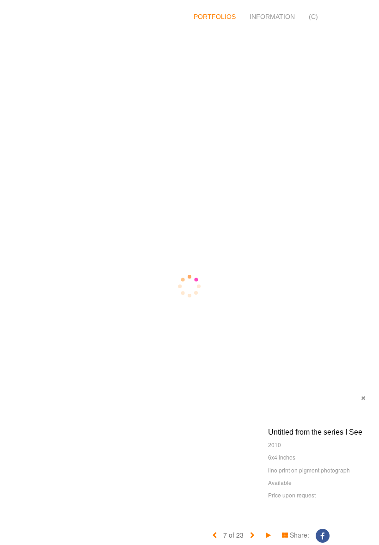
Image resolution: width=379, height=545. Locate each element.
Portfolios (215, 16)
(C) (313, 16)
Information (272, 16)
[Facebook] (323, 534)
